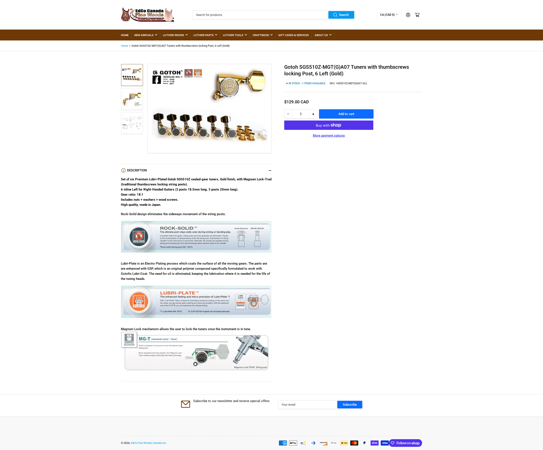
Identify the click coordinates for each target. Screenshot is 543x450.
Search (344, 15)
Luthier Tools (233, 35)
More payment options (329, 135)
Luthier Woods (173, 35)
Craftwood (261, 35)
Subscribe (350, 405)
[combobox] (274, 14)
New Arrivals (144, 35)
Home (125, 35)
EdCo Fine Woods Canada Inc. (149, 442)
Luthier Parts (203, 35)
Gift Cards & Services (293, 35)
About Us (321, 35)
